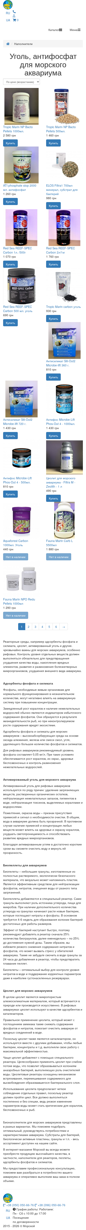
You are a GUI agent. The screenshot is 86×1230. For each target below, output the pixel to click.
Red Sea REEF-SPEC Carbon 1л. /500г (17, 250)
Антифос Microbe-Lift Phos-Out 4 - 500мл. (17, 480)
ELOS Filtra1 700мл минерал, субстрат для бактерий (62, 189)
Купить (10, 143)
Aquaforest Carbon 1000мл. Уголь (15, 543)
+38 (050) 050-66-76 (19, 1205)
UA (8, 20)
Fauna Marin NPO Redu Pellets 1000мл (19, 601)
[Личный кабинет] (14, 11)
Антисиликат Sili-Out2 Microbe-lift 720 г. (17, 421)
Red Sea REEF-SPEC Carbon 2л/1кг (60, 250)
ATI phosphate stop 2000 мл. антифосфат (19, 187)
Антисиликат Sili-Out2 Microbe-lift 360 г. (60, 363)
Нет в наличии (15, 557)
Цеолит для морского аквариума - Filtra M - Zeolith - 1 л (60, 482)
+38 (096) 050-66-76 (51, 1205)
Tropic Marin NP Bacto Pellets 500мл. (61, 129)
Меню (74, 30)
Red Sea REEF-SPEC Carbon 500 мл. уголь (17, 309)
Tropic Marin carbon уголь (63, 307)
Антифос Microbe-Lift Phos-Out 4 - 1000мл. (60, 421)
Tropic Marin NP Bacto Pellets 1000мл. (18, 129)
